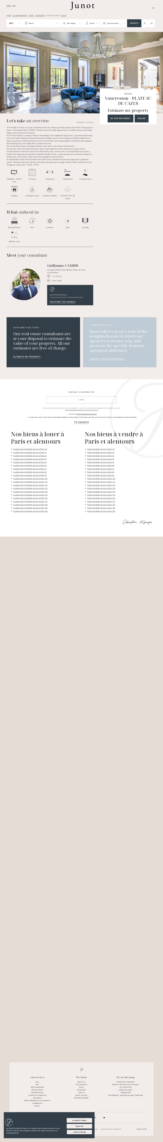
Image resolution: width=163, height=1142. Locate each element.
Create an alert (125, 1090)
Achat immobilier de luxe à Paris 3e (100, 456)
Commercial (37, 1103)
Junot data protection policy (87, 414)
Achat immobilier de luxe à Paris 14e (101, 492)
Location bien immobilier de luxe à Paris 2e (30, 452)
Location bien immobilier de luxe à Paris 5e (30, 462)
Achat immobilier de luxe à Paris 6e (100, 465)
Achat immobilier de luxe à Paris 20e (101, 511)
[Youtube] (104, 1117)
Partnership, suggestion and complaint (125, 1095)
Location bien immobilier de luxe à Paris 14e (30, 492)
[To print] (151, 88)
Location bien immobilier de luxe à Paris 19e (30, 508)
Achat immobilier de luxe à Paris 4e (100, 459)
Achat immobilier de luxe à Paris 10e (101, 478)
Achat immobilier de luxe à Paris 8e (100, 472)
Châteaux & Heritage (37, 1095)
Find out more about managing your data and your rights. (81, 410)
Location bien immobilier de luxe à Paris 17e (30, 501)
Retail (37, 1106)
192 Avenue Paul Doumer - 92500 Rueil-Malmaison (66, 297)
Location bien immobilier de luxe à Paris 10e (30, 478)
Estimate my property (27, 356)
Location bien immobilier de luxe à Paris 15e (30, 495)
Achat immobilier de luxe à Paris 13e (101, 488)
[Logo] (82, 6)
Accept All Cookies (79, 1120)
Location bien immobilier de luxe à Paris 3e (30, 456)
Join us (81, 1093)
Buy (37, 1085)
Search (134, 23)
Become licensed (81, 1098)
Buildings (37, 1098)
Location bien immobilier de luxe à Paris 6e (30, 465)
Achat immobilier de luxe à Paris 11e (101, 482)
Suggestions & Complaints (111, 1129)
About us (81, 1082)
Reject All (79, 1126)
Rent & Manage (37, 1087)
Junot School (81, 1095)
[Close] (92, 1115)
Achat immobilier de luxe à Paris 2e (100, 452)
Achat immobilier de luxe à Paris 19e (101, 508)
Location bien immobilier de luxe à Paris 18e (30, 505)
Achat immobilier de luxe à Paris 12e (101, 485)
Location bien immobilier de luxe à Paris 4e (30, 459)
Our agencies (81, 1085)
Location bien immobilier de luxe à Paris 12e (30, 485)
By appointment (120, 118)
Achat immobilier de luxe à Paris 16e (101, 498)
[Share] (145, 88)
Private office (37, 1090)
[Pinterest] (95, 1117)
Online (141, 118)
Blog (81, 1087)
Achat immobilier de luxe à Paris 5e (100, 462)
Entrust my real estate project (125, 1085)
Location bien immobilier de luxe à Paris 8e (30, 472)
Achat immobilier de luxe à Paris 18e (101, 505)
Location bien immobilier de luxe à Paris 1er (30, 449)
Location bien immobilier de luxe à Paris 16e (30, 498)
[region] (49, 1125)
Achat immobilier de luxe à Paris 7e (100, 469)
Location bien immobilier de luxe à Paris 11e (30, 482)
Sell (37, 1082)
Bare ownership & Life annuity (37, 1101)
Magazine (81, 1090)
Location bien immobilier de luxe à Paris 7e (30, 469)
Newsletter (126, 1093)
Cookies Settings (79, 1132)
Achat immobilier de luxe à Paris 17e (101, 501)
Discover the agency (63, 302)
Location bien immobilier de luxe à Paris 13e (30, 488)
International (37, 1093)
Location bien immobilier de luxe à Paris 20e (30, 511)
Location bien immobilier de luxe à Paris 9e (30, 475)
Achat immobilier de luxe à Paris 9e (100, 475)
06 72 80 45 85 (57, 276)
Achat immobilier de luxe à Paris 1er (101, 449)
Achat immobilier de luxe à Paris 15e (101, 495)
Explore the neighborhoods (107, 359)
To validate (81, 422)
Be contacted (126, 1087)
